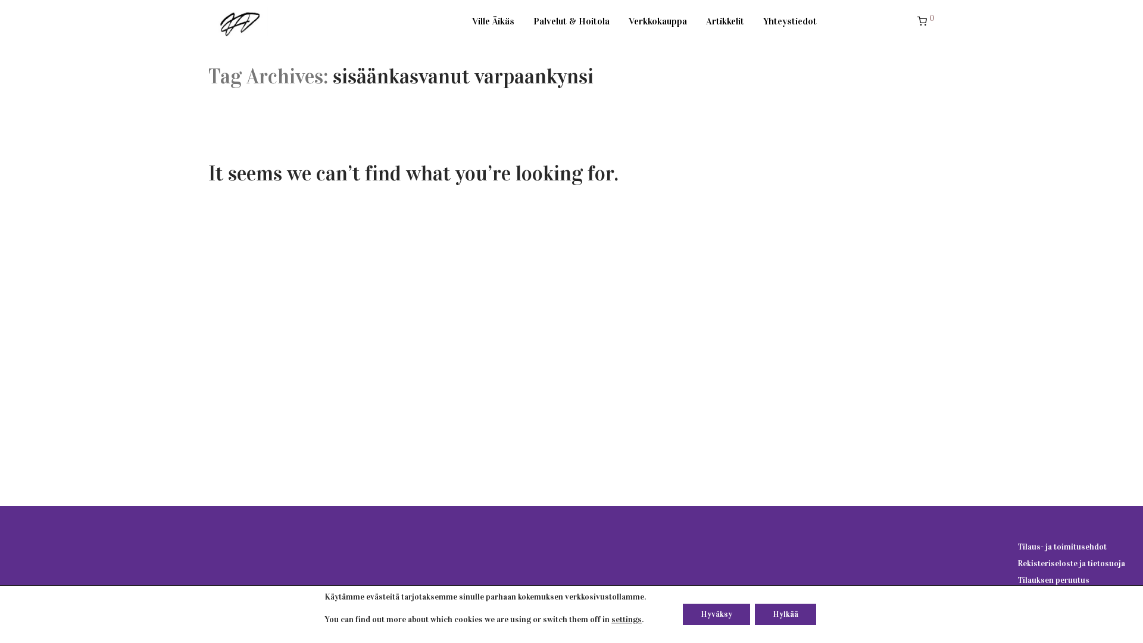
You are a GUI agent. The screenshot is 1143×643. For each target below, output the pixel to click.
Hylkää (785, 614)
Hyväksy (716, 614)
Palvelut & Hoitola (571, 21)
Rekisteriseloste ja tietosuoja (1071, 563)
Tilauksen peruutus (1053, 580)
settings (626, 619)
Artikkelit (725, 21)
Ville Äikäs (493, 21)
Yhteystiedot (790, 21)
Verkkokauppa (658, 21)
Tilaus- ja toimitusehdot (1062, 547)
